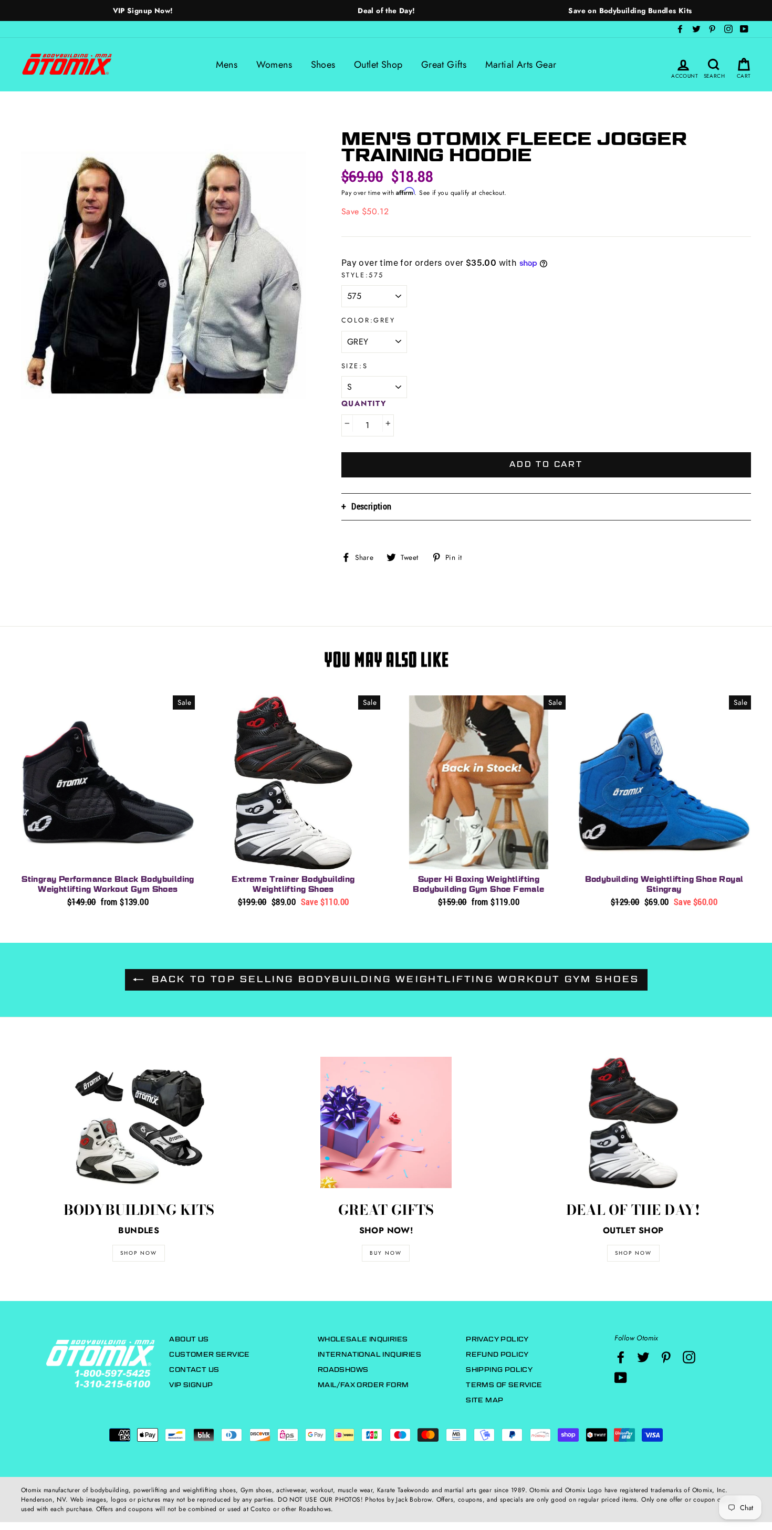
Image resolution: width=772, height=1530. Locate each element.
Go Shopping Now (386, 845)
